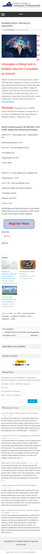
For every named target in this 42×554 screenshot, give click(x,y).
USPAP (12, 319)
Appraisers (5, 316)
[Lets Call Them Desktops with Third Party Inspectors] (10, 290)
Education (22, 316)
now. (29, 117)
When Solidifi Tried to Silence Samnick (14, 463)
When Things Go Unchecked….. (11, 395)
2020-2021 (15, 211)
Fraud (29, 316)
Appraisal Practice (29, 313)
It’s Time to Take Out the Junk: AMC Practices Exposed (19, 413)
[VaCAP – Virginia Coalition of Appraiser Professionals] (21, 7)
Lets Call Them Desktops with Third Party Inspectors (9, 299)
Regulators (5, 319)
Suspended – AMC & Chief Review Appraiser (16, 384)
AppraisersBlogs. (8, 102)
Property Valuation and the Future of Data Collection (19, 485)
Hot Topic (4, 387)
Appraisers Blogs (11, 408)
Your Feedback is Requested (10, 391)
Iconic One (9, 552)
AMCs (19, 313)
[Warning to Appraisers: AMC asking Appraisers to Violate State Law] (10, 264)
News (11, 313)
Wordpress (31, 552)
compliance (14, 316)
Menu (21, 14)
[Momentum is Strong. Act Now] (28, 264)
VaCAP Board (9, 30)
